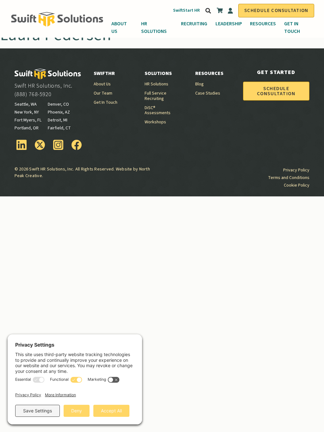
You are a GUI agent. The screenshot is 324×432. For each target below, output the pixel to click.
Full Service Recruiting (155, 96)
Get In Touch (292, 27)
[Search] (207, 10)
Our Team (103, 93)
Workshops (155, 122)
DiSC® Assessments (158, 110)
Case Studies (207, 93)
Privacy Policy (296, 170)
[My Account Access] (230, 10)
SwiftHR (104, 73)
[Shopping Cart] (220, 11)
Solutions (158, 73)
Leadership (228, 23)
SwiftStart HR (186, 10)
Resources (263, 23)
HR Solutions (154, 27)
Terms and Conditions (288, 178)
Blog (199, 84)
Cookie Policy (296, 185)
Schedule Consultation (276, 10)
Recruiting (194, 23)
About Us (119, 27)
